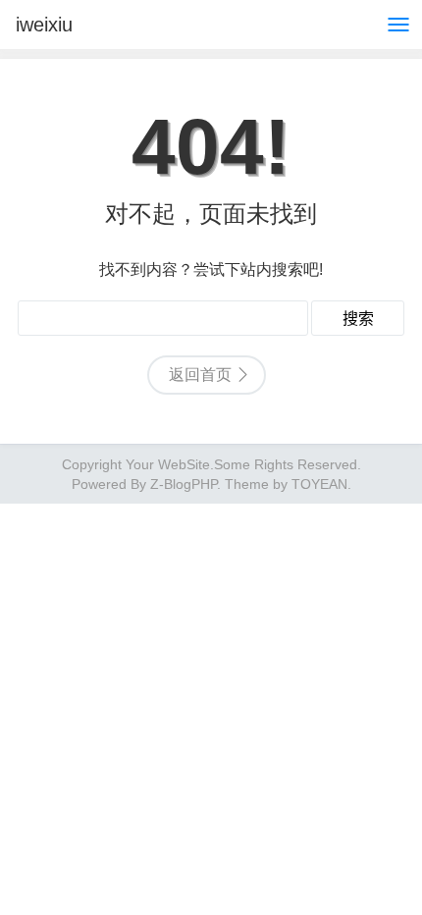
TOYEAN (319, 484)
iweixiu (44, 24)
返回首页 (200, 374)
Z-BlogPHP (183, 484)
